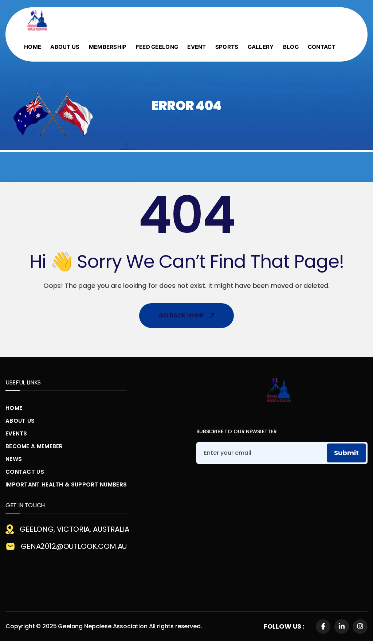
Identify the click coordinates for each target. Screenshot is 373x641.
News (13, 459)
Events (16, 433)
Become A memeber (34, 446)
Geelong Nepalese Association (103, 626)
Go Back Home (181, 315)
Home (13, 408)
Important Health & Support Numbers (66, 484)
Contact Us (24, 472)
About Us (20, 421)
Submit (346, 452)
